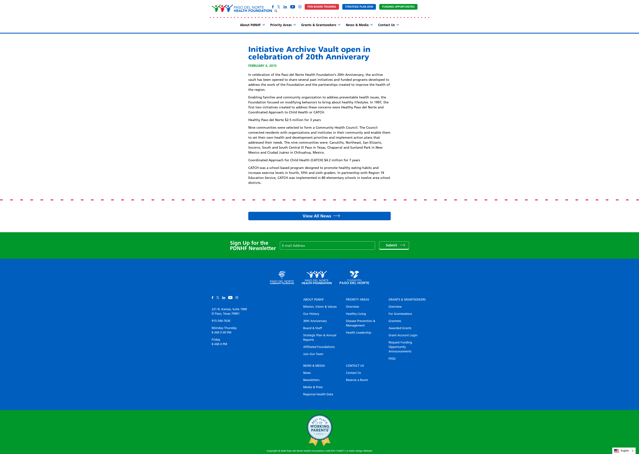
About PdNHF (250, 25)
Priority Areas (281, 25)
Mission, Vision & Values (320, 307)
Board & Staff (312, 328)
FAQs (392, 358)
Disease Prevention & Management (360, 323)
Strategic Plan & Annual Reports (319, 337)
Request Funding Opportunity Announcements (400, 347)
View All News (317, 215)
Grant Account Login (403, 335)
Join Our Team (313, 354)
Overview (352, 307)
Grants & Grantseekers (318, 25)
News (307, 373)
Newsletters (311, 380)
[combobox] (624, 451)
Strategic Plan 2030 (359, 6)
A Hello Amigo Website (359, 451)
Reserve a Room (357, 380)
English (625, 450)
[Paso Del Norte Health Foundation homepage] (242, 8)
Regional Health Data (318, 394)
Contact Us (386, 25)
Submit (392, 245)
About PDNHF (313, 299)
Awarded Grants (400, 328)
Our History (311, 314)
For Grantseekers (400, 314)
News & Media (357, 25)
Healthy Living (356, 314)
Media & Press (313, 387)
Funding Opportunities (398, 6)
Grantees (395, 321)
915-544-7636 (221, 321)
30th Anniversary (315, 321)
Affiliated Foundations (319, 347)
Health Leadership (358, 332)
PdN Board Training (322, 6)
